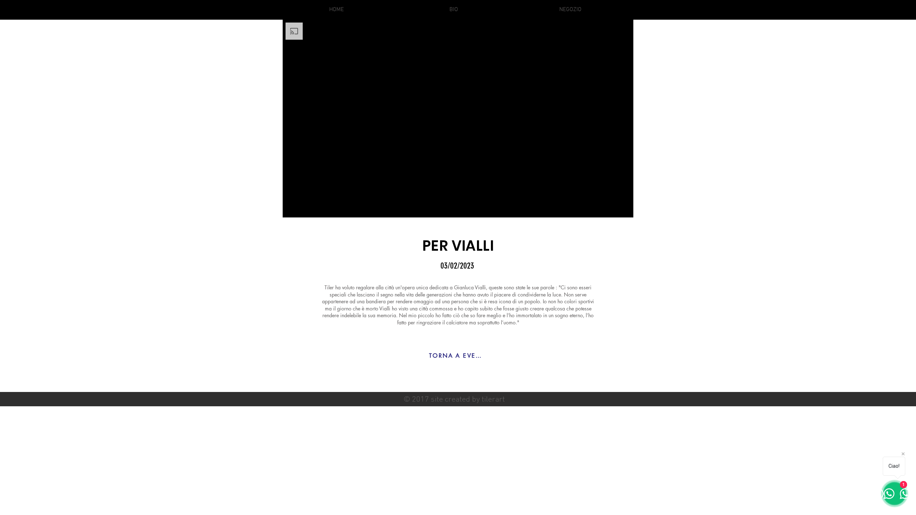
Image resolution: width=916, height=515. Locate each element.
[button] (570, 10)
